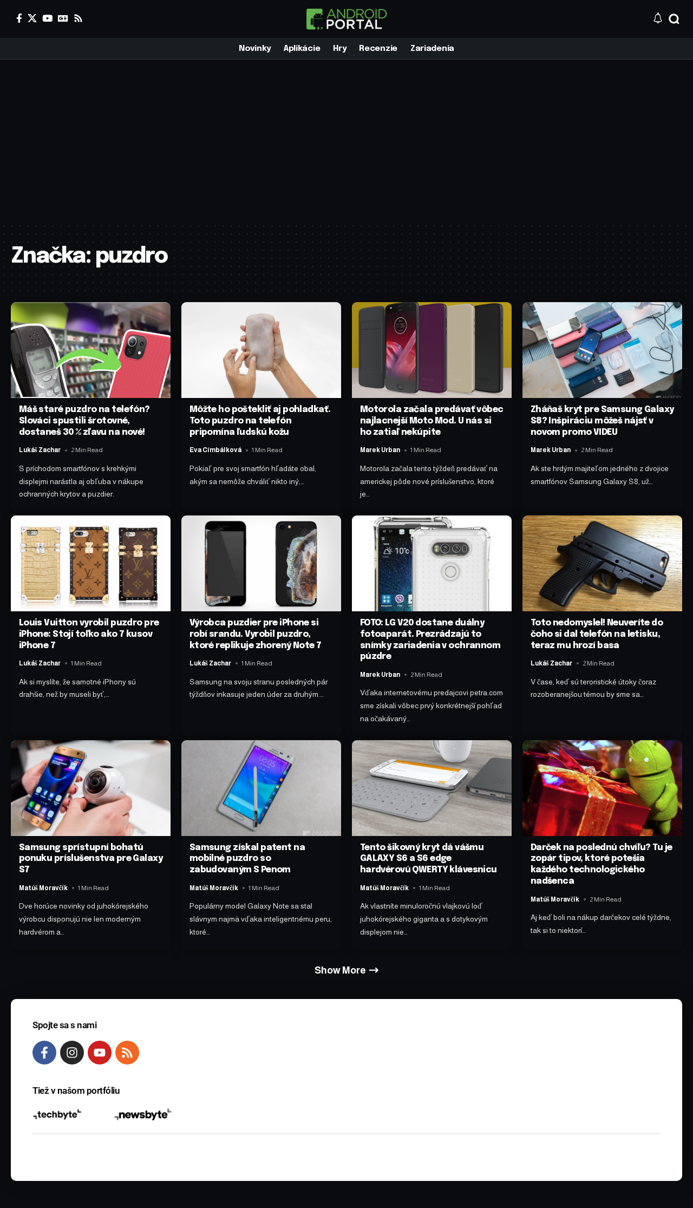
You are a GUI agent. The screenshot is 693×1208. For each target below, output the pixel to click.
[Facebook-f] (44, 1053)
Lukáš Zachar (40, 450)
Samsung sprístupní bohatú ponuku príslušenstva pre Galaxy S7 (90, 859)
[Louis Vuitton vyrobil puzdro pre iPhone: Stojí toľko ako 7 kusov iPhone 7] (91, 563)
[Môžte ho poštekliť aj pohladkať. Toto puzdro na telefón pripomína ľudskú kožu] (261, 350)
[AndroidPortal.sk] (346, 19)
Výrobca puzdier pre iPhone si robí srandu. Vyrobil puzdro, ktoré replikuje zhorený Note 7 (255, 634)
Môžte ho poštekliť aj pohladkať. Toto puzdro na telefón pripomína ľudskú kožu (260, 421)
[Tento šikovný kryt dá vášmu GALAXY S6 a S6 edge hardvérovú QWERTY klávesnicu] (432, 788)
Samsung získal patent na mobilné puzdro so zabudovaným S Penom (247, 859)
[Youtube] (100, 1053)
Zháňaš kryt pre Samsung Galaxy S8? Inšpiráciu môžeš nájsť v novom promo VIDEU (602, 421)
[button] (674, 19)
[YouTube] (47, 18)
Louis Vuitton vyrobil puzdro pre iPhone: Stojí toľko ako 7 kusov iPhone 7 (89, 634)
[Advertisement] (346, 141)
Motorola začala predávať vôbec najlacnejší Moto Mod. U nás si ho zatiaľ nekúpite (432, 421)
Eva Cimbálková (215, 450)
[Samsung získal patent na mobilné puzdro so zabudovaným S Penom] (261, 788)
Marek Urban (380, 450)
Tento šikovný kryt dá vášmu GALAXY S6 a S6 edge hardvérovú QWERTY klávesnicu (428, 859)
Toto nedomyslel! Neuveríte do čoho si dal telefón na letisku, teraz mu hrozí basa (597, 634)
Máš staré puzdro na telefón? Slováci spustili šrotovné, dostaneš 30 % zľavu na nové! (84, 421)
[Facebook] (19, 18)
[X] (32, 18)
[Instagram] (72, 1053)
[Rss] (78, 18)
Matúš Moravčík (43, 888)
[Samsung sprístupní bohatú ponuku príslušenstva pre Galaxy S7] (91, 788)
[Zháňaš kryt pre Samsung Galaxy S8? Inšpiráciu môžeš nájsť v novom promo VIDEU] (602, 350)
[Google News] (63, 18)
